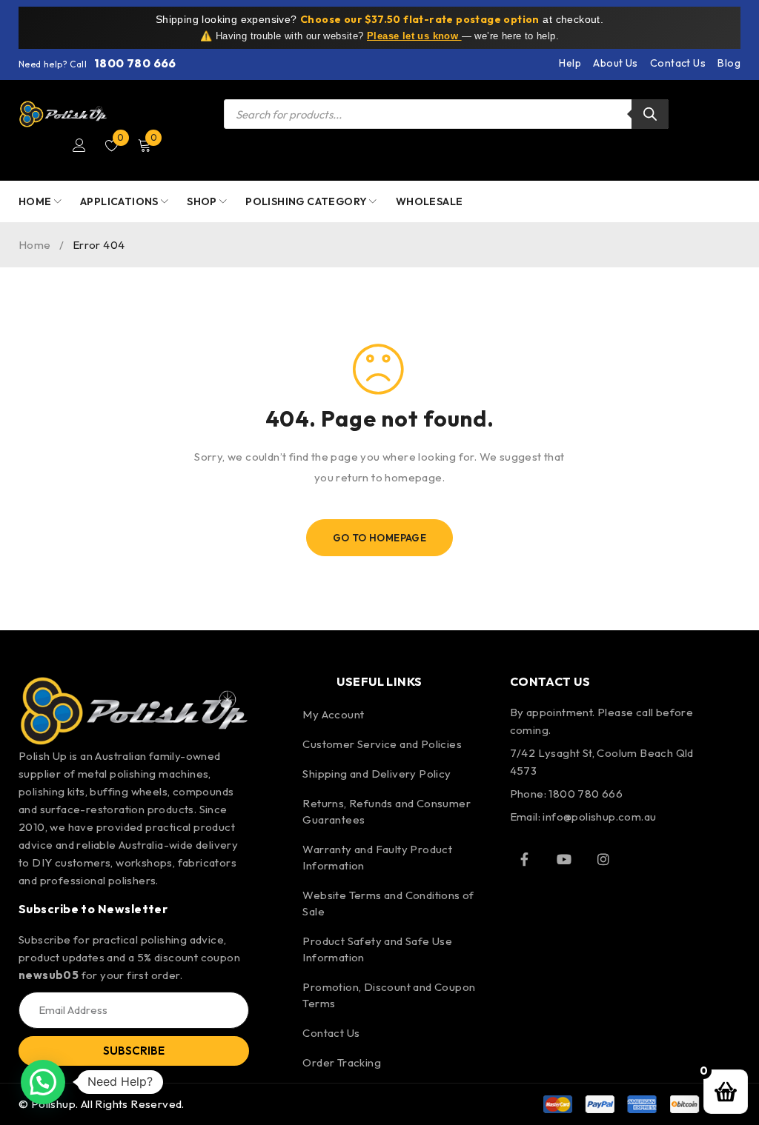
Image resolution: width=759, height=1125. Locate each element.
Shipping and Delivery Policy (376, 774)
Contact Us (678, 63)
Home (35, 245)
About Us (615, 63)
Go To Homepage (380, 538)
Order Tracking (341, 1062)
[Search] (650, 114)
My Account (333, 714)
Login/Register (79, 145)
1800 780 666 (135, 63)
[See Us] (603, 859)
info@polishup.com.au (599, 816)
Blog (728, 63)
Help (570, 63)
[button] (43, 1082)
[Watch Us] (564, 859)
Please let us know (414, 35)
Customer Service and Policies (382, 744)
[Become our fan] (525, 859)
